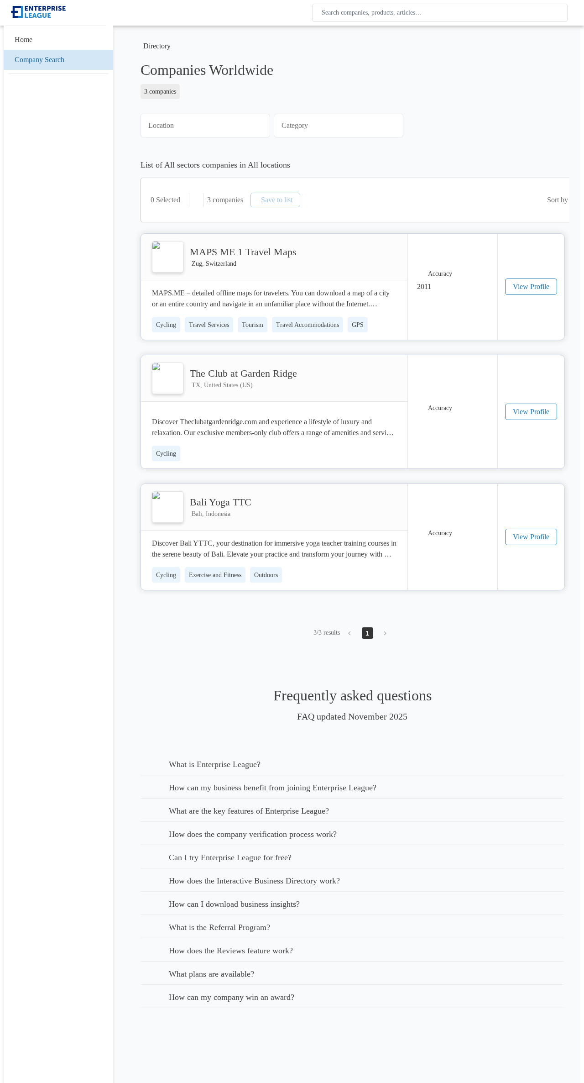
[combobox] (442, 13)
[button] (205, 125)
